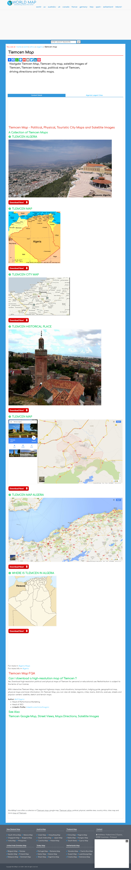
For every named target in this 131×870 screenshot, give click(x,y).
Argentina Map (53, 857)
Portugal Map (43, 851)
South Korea (72, 840)
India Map (12, 840)
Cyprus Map (83, 840)
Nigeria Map (82, 835)
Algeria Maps (24, 666)
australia (52, 7)
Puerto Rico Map (87, 851)
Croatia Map (72, 857)
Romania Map (55, 851)
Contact (99, 829)
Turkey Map (41, 845)
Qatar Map (42, 854)
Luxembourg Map (85, 854)
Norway (22, 851)
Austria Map (41, 829)
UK (59, 7)
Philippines (22, 840)
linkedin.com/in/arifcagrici (37, 707)
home (19, 47)
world (38, 7)
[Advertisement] (65, 24)
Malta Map (72, 838)
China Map (72, 835)
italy (91, 7)
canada (66, 7)
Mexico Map (28, 835)
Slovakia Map (73, 851)
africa (32, 47)
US (44, 7)
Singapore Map (13, 838)
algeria (40, 47)
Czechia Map (43, 840)
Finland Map (24, 854)
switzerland (108, 7)
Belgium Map (13, 851)
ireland (118, 7)
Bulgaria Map (27, 838)
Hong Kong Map (54, 835)
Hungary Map (83, 838)
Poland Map (54, 840)
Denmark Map (25, 857)
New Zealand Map (13, 829)
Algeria (26, 669)
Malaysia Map (13, 857)
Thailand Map (72, 829)
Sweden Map (12, 854)
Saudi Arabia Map (44, 838)
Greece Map (52, 854)
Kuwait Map (72, 854)
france (74, 7)
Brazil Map (42, 857)
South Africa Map (14, 835)
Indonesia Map (84, 857)
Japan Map (58, 838)
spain (98, 7)
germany (83, 7)
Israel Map (42, 835)
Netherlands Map (73, 845)
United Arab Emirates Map (16, 845)
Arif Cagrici (19, 699)
